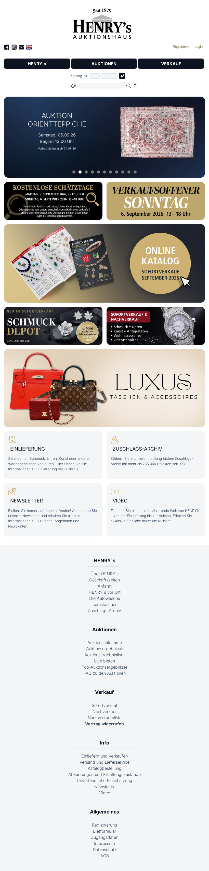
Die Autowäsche (104, 598)
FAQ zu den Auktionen (105, 673)
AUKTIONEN (104, 63)
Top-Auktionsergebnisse (104, 667)
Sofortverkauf (104, 705)
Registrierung (104, 825)
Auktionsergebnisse (104, 648)
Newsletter (104, 786)
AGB (104, 855)
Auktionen (104, 629)
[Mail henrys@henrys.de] (21, 47)
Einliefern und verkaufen (104, 756)
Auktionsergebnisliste (104, 654)
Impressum (104, 843)
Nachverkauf (105, 711)
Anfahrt (105, 586)
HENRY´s (37, 63)
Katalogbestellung (105, 768)
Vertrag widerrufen (104, 723)
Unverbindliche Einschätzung (104, 780)
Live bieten (104, 660)
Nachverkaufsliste (105, 717)
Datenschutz (104, 849)
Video (104, 792)
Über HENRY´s (104, 573)
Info (104, 743)
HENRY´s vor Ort (105, 592)
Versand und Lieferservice (104, 762)
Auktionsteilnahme (104, 642)
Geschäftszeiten (104, 579)
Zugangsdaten (104, 837)
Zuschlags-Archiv (104, 610)
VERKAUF (171, 63)
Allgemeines (104, 812)
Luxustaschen (104, 604)
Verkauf (104, 692)
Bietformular (104, 831)
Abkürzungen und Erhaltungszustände (104, 774)
